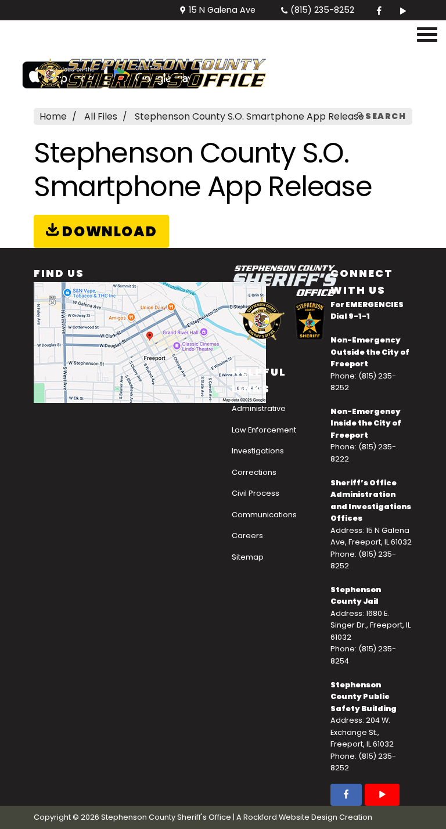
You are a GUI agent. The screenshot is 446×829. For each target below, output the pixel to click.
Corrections (254, 472)
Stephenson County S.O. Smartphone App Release (249, 116)
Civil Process (255, 493)
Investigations (258, 451)
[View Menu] (427, 34)
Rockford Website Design (290, 817)
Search (384, 116)
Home (53, 116)
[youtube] (401, 10)
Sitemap (248, 557)
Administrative (259, 408)
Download (108, 231)
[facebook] (379, 10)
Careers (247, 535)
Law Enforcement (264, 430)
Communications (264, 515)
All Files (100, 116)
